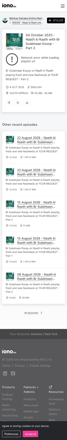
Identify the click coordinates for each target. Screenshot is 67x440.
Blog (52, 420)
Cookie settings (40, 365)
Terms (6, 365)
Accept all (30, 434)
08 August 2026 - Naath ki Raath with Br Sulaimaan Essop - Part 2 (36, 279)
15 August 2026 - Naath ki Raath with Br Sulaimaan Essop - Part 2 (36, 207)
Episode (58, 20)
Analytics (30, 399)
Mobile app (31, 411)
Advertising (10, 415)
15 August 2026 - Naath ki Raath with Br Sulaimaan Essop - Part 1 (36, 243)
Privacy (20, 365)
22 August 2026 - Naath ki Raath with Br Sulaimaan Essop (36, 142)
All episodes (31, 312)
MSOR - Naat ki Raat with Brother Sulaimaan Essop (28, 22)
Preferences (11, 434)
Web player (31, 405)
